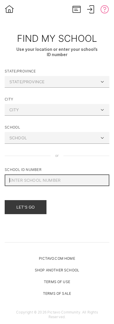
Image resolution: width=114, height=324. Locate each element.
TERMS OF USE (57, 282)
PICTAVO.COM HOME (57, 258)
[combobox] (57, 82)
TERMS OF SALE (57, 293)
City (9, 99)
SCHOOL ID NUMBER (23, 169)
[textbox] (57, 82)
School (12, 127)
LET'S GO (25, 207)
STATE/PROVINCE (20, 71)
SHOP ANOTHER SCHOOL (57, 270)
